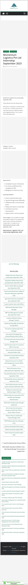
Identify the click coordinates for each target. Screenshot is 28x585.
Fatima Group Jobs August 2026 (14, 429)
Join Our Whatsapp (14, 264)
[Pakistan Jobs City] (3, 13)
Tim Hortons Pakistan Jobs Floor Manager (12, 497)
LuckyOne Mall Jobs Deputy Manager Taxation (13, 491)
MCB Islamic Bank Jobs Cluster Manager (12, 484)
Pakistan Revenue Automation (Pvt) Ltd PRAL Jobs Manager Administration (14, 397)
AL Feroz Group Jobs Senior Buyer (14, 426)
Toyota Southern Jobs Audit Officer (14, 304)
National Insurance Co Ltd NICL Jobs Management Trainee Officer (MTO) (14, 363)
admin (16, 66)
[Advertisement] (14, 34)
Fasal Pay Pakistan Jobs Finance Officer (14, 443)
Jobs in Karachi (13, 51)
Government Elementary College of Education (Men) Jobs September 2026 (14, 293)
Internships (6, 51)
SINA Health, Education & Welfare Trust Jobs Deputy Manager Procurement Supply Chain (13, 449)
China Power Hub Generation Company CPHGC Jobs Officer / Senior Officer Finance (14, 410)
